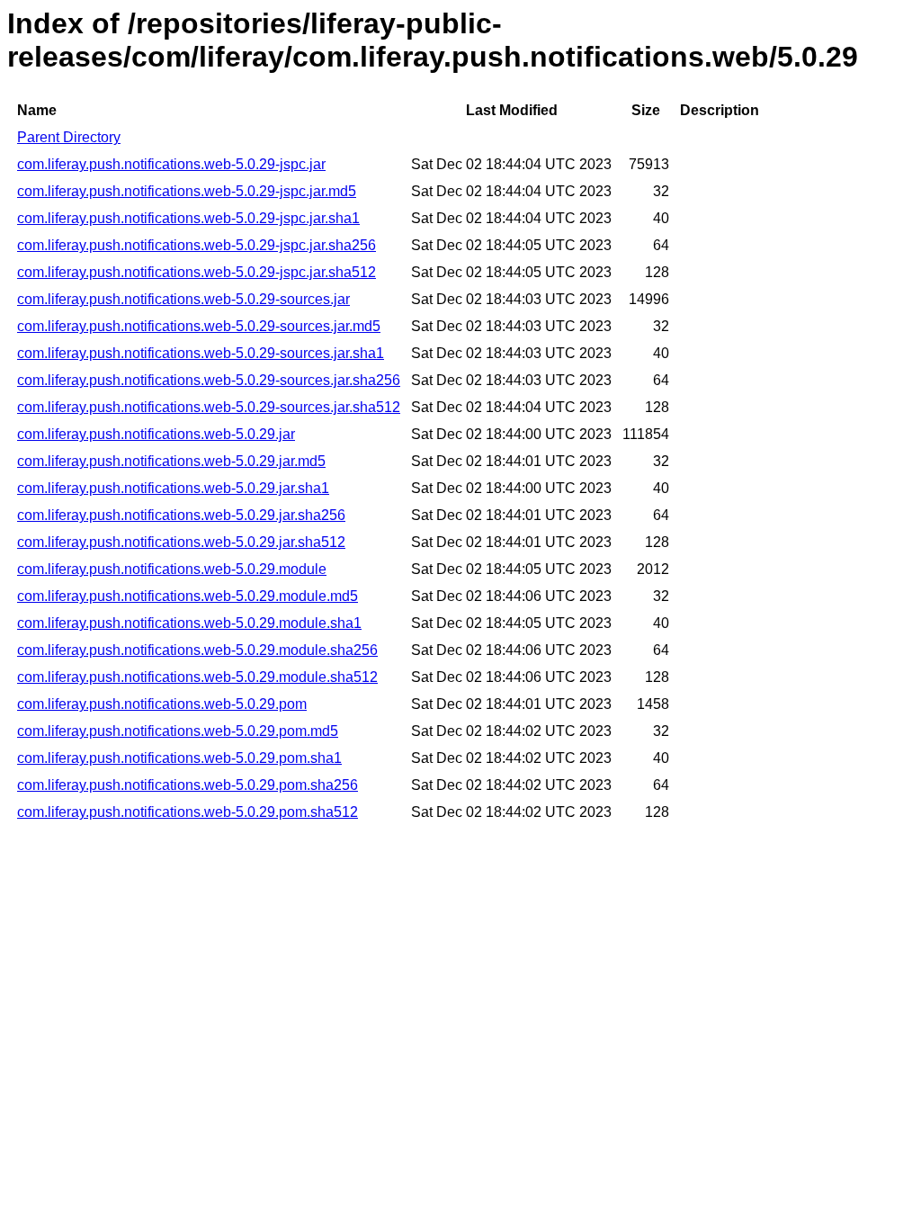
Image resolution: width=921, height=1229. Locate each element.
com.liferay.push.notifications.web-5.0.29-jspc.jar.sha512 (196, 272)
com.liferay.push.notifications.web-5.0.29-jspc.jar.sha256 (196, 245)
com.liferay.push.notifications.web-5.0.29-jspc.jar (171, 164)
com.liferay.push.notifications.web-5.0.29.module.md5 (187, 596)
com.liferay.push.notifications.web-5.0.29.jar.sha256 (181, 515)
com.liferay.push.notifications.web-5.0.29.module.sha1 (189, 623)
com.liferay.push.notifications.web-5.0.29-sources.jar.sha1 (200, 353)
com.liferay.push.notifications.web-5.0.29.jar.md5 (171, 461)
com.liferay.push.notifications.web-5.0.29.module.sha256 (197, 650)
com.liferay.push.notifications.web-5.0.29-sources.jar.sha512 (208, 407)
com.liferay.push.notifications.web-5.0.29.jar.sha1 (173, 488)
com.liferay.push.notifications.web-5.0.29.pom (162, 704)
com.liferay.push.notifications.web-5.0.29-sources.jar (183, 299)
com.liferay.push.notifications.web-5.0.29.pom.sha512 (187, 812)
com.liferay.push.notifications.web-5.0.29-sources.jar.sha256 (208, 380)
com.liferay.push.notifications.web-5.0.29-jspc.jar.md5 (186, 191)
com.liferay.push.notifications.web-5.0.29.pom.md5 (177, 731)
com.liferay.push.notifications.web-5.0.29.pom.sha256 (187, 785)
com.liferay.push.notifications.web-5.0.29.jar (156, 434)
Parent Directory (69, 137)
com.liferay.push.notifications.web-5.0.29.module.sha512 (197, 677)
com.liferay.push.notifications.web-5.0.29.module (171, 569)
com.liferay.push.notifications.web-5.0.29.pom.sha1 (179, 758)
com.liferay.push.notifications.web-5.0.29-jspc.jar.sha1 (188, 218)
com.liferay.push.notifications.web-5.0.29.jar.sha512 (181, 542)
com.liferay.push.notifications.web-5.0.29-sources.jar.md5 (198, 326)
